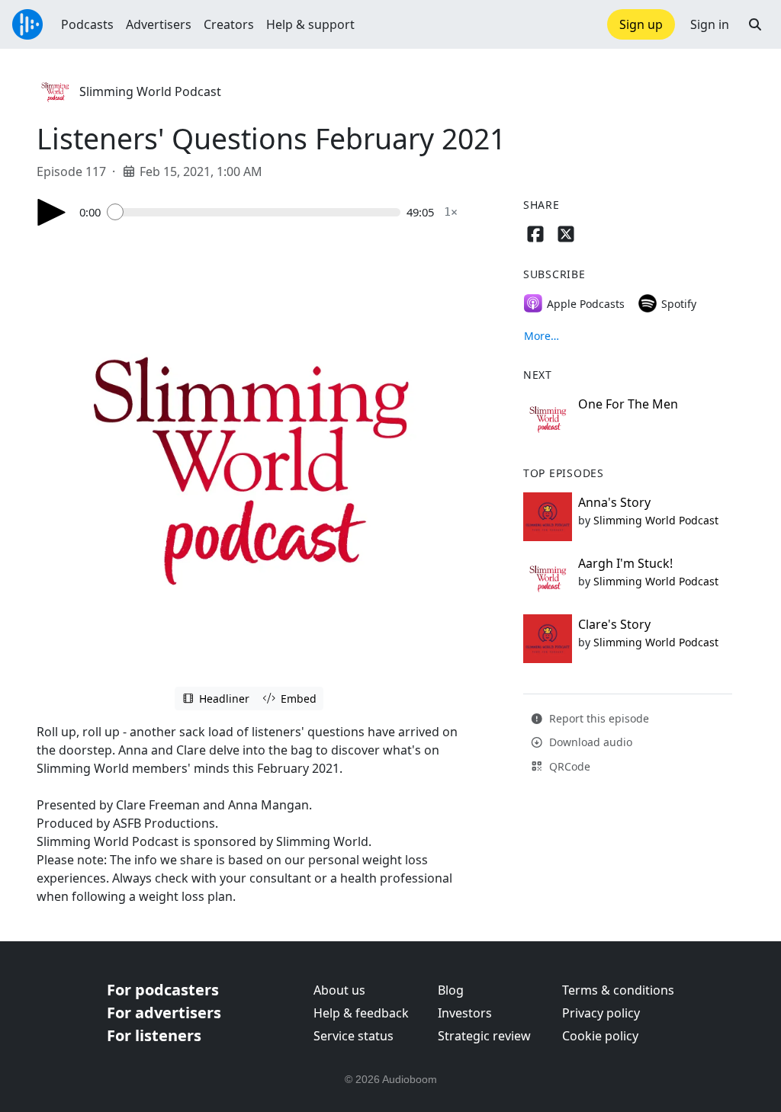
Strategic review (484, 1035)
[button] (755, 24)
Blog (451, 990)
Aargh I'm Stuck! (625, 563)
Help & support (310, 24)
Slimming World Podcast (150, 91)
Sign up (641, 24)
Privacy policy (601, 1013)
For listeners (154, 1035)
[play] (52, 212)
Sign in (709, 24)
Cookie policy (600, 1035)
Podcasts (87, 24)
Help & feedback (361, 1013)
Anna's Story (614, 502)
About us (339, 990)
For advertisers (164, 1012)
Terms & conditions (618, 990)
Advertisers (158, 24)
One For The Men (628, 404)
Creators (229, 24)
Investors (465, 1013)
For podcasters (163, 989)
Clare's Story (614, 624)
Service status (353, 1035)
